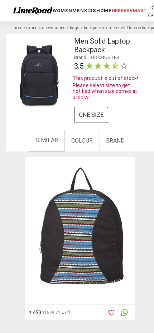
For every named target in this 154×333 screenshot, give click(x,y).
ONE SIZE (91, 114)
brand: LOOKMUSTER (96, 57)
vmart (138, 10)
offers (121, 10)
